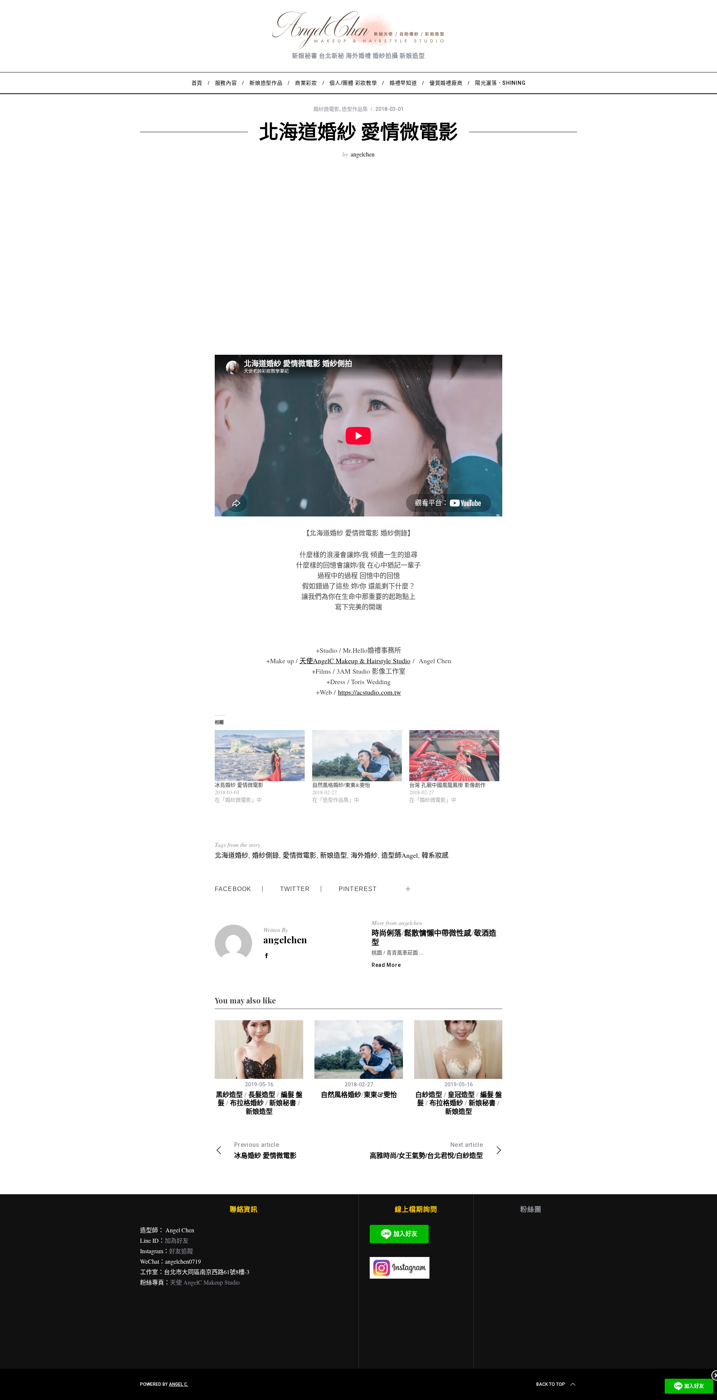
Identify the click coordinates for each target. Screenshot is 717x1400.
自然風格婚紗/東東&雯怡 (341, 784)
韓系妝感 (435, 855)
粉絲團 (530, 1209)
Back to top (550, 1384)
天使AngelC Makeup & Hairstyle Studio (354, 660)
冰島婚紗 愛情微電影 (239, 784)
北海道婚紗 (231, 855)
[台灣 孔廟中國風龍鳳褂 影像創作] (454, 756)
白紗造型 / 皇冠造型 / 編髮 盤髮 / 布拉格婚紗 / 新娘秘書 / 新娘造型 (458, 1103)
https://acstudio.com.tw (369, 691)
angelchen (363, 154)
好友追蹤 (181, 1251)
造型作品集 (355, 109)
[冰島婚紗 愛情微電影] (260, 756)
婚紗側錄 (265, 855)
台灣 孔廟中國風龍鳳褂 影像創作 (447, 784)
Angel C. (178, 1384)
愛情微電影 (299, 855)
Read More (386, 965)
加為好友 (177, 1240)
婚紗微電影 (326, 109)
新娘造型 (333, 855)
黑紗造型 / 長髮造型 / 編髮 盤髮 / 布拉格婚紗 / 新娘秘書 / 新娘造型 (259, 1103)
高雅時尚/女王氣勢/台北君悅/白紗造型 (426, 1150)
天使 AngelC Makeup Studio (205, 1282)
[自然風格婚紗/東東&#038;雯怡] (357, 756)
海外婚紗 (364, 855)
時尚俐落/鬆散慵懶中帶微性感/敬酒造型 (434, 937)
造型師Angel (399, 855)
